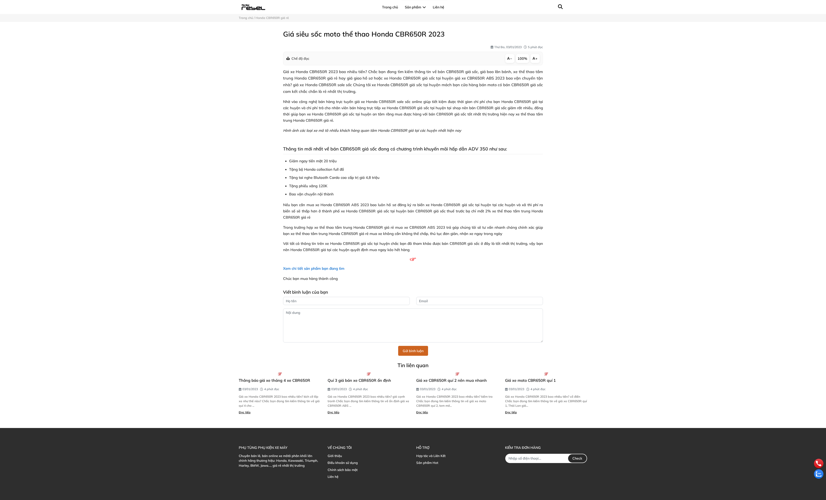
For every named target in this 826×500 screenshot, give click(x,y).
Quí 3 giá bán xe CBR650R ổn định (359, 380)
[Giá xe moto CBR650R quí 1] (546, 374)
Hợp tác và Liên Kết (430, 456)
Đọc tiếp (245, 412)
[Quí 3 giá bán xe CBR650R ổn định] (369, 374)
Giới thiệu (335, 456)
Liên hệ (333, 477)
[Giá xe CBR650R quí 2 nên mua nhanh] (457, 374)
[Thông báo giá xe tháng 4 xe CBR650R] (280, 374)
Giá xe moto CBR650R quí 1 (530, 380)
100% (522, 58)
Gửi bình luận (413, 351)
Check (577, 458)
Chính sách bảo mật (343, 470)
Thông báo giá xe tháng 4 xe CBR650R (274, 380)
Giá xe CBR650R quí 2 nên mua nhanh (451, 380)
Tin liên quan (413, 365)
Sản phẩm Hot (427, 463)
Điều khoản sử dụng (343, 463)
